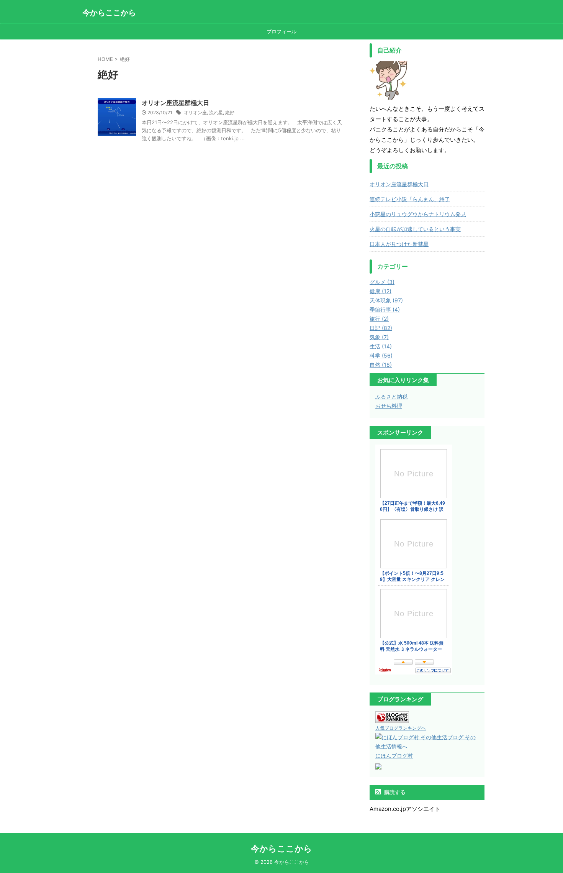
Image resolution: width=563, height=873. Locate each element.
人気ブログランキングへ (400, 728)
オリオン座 (195, 112)
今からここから (109, 12)
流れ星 (216, 112)
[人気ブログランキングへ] (392, 718)
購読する (394, 792)
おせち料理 (388, 405)
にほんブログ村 (394, 755)
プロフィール (281, 31)
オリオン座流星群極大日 (175, 103)
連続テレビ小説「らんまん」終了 (410, 199)
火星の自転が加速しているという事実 (415, 229)
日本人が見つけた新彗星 (399, 244)
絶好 (229, 112)
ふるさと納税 (391, 396)
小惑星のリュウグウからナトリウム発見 (418, 214)
